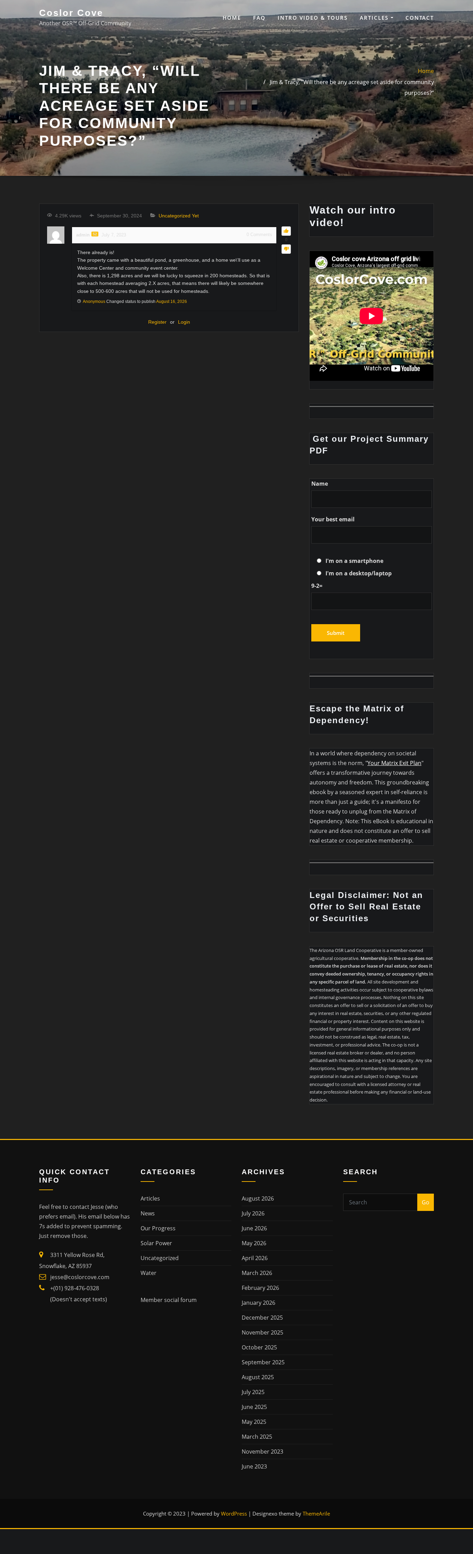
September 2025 (263, 1362)
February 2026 (260, 1288)
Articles (375, 17)
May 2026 (254, 1243)
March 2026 (257, 1273)
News (148, 1213)
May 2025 (254, 1422)
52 (95, 234)
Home (232, 17)
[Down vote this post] (286, 249)
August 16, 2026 (171, 301)
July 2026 (253, 1213)
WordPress (234, 1513)
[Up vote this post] (286, 231)
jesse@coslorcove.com (79, 1277)
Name (319, 483)
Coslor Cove (71, 13)
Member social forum (169, 1300)
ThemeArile (316, 1513)
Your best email (333, 519)
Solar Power (156, 1243)
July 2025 (253, 1392)
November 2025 (262, 1332)
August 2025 (258, 1377)
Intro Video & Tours (313, 17)
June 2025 (254, 1407)
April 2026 (255, 1258)
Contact (419, 17)
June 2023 (254, 1466)
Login (184, 322)
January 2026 (258, 1302)
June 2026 (254, 1228)
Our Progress (158, 1228)
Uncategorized (160, 1258)
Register (157, 322)
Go (425, 1202)
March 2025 (257, 1436)
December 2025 (262, 1317)
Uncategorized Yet (179, 215)
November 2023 (262, 1451)
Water (149, 1273)
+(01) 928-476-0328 (74, 1288)
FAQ (259, 17)
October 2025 (259, 1347)
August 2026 (258, 1198)
